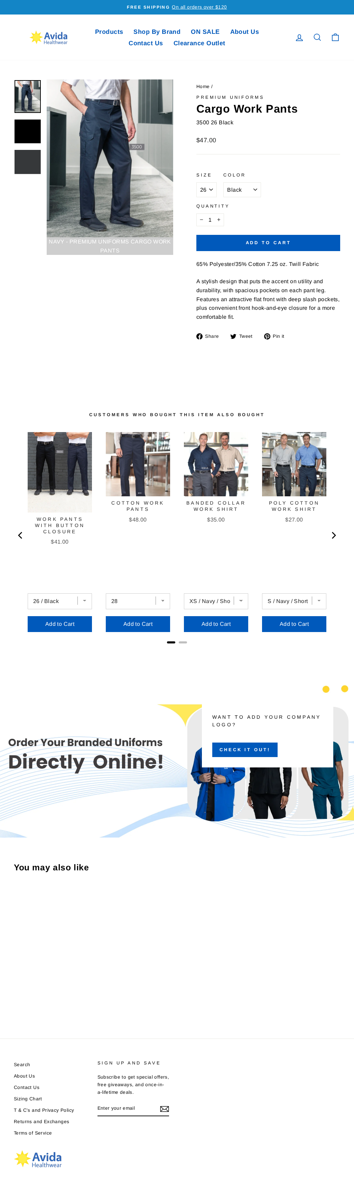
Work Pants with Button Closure (60, 525)
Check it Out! (245, 749)
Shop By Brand (156, 31)
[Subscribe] (164, 1108)
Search (22, 1064)
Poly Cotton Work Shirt (294, 506)
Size (204, 175)
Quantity (213, 206)
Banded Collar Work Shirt (216, 506)
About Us (244, 31)
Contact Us (146, 43)
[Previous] (21, 535)
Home (203, 86)
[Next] (333, 535)
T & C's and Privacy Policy (44, 1110)
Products (109, 31)
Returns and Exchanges (41, 1121)
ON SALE (205, 31)
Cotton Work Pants (137, 506)
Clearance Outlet (199, 43)
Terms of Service (33, 1133)
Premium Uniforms (230, 97)
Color (234, 175)
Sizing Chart (28, 1098)
